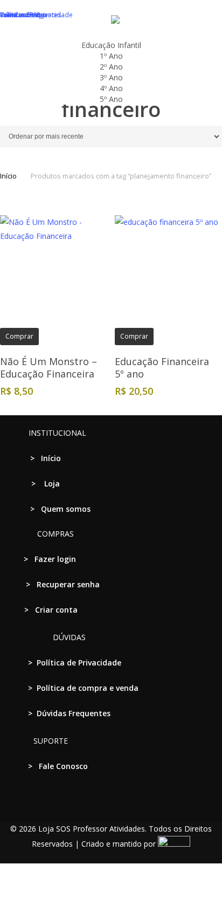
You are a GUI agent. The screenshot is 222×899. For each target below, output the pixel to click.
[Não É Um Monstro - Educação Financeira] (53, 268)
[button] (111, 892)
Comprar (19, 336)
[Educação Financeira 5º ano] (168, 268)
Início (8, 176)
